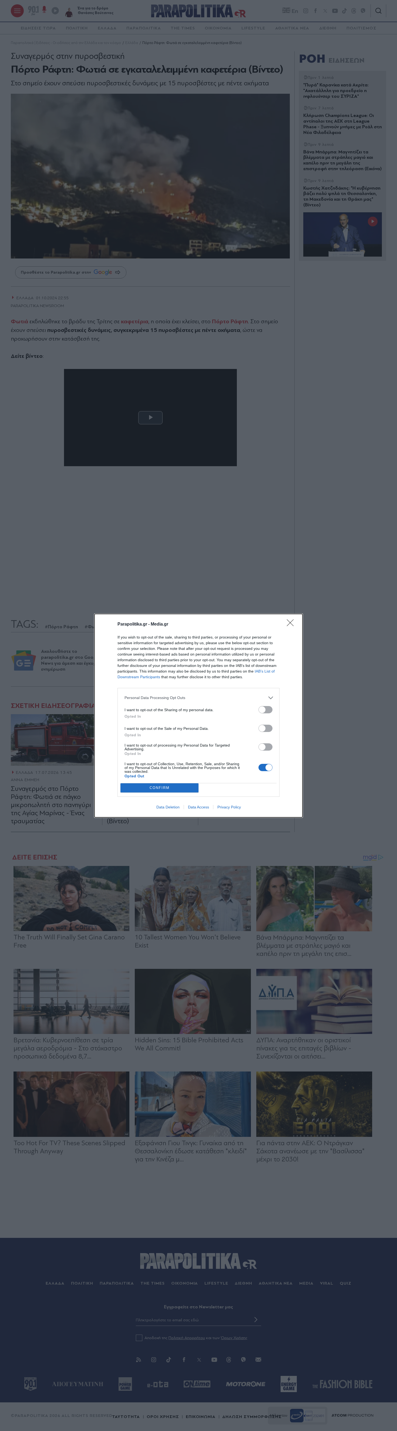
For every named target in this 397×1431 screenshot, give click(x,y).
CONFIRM (160, 788)
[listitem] (198, 698)
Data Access (198, 807)
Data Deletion (168, 807)
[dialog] (198, 715)
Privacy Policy (229, 807)
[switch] (265, 709)
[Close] (292, 624)
